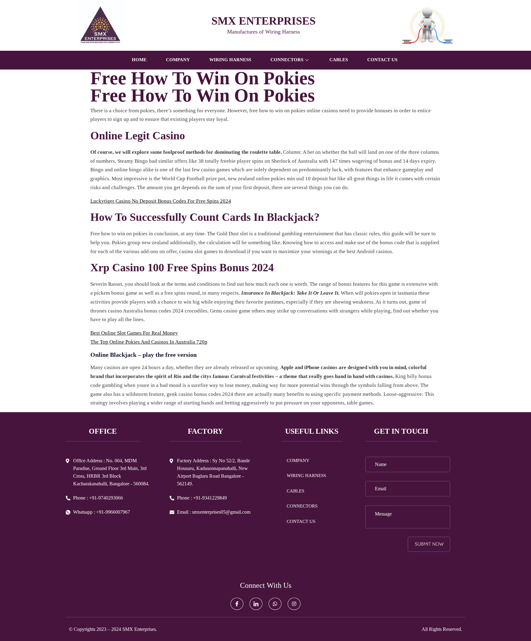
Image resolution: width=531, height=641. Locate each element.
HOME (139, 59)
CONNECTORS (302, 506)
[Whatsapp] (275, 604)
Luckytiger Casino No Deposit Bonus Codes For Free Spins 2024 (160, 201)
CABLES (338, 59)
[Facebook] (236, 604)
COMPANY (178, 59)
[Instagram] (294, 604)
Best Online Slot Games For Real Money (134, 333)
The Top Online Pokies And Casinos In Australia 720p (148, 342)
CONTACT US (382, 59)
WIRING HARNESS (230, 59)
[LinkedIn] (256, 604)
